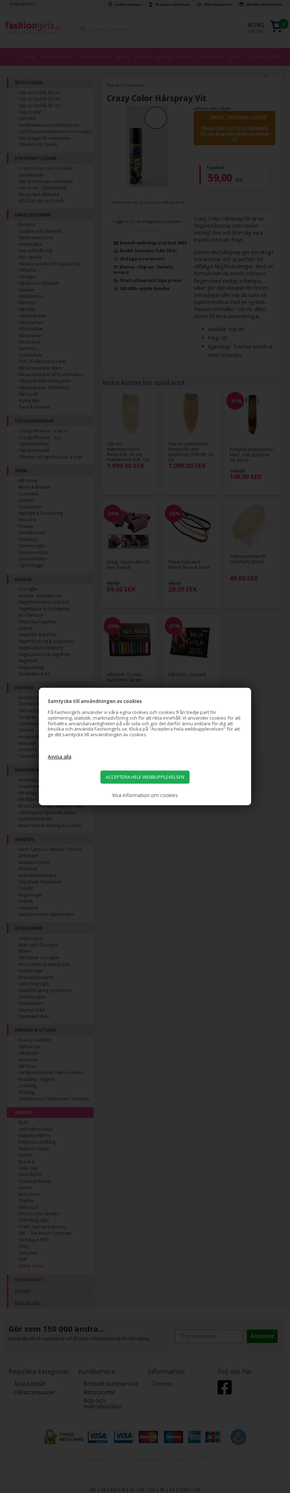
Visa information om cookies (145, 795)
